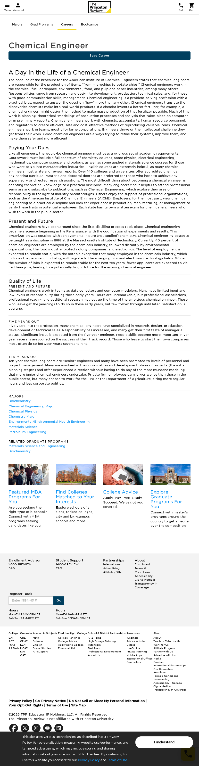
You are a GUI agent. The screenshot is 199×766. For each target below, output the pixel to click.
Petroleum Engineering (27, 432)
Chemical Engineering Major (31, 406)
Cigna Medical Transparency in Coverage (146, 583)
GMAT (24, 641)
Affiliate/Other (113, 572)
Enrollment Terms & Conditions (142, 568)
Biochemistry (19, 401)
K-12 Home (94, 637)
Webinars (132, 637)
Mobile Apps (134, 655)
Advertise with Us (164, 655)
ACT (11, 641)
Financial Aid (66, 648)
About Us (94, 655)
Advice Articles (135, 641)
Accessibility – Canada (167, 682)
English (37, 644)
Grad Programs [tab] (41, 24)
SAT (11, 637)
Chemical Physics (22, 411)
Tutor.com (94, 644)
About (157, 637)
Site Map (78, 705)
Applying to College (70, 644)
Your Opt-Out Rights (25, 705)
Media (157, 658)
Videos (130, 644)
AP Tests (13, 648)
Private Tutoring (136, 651)
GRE (23, 637)
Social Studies (42, 648)
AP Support (40, 651)
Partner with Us (163, 651)
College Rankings (69, 637)
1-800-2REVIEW (19, 564)
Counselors (133, 661)
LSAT (23, 644)
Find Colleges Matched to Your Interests (75, 496)
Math (36, 637)
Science (38, 641)
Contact (158, 661)
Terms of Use (117, 760)
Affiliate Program (164, 648)
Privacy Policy (89, 760)
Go (59, 600)
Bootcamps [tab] (89, 24)
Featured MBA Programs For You (25, 496)
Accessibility (144, 576)
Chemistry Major (22, 416)
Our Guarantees (163, 668)
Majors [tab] (17, 24)
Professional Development (104, 651)
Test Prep (94, 648)
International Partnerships (169, 665)
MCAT (24, 648)
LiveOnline (133, 648)
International (112, 564)
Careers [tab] (67, 24)
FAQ (11, 568)
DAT (22, 651)
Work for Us (160, 644)
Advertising (111, 568)
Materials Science (23, 427)
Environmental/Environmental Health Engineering (49, 421)
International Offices (139, 658)
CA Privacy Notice (50, 701)
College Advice (120, 491)
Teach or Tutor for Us (166, 641)
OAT (23, 655)
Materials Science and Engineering (36, 446)
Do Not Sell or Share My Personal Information (107, 701)
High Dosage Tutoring (102, 641)
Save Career (99, 55)
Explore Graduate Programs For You (166, 499)
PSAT (11, 644)
